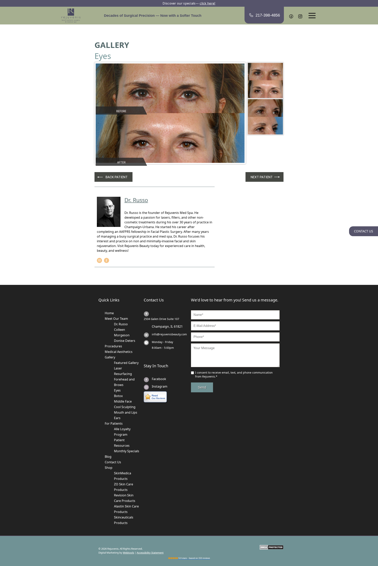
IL (171, 326)
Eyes (117, 390)
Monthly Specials (126, 451)
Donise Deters (124, 340)
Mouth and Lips (125, 412)
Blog (108, 456)
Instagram (159, 386)
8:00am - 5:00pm (163, 348)
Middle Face (123, 401)
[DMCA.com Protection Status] (272, 547)
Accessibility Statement (150, 552)
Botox (118, 396)
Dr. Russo (121, 324)
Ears (117, 418)
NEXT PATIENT (262, 177)
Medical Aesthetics (118, 352)
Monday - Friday (162, 342)
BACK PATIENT (117, 177)
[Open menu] (312, 15)
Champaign (160, 326)
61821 (178, 326)
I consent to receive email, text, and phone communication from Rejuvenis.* (234, 374)
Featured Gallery (126, 363)
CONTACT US (363, 231)
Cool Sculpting (124, 407)
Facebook (159, 379)
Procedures (113, 346)
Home (109, 313)
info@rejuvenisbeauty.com (169, 334)
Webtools (128, 552)
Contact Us (113, 462)
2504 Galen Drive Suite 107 (161, 319)
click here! (207, 3)
